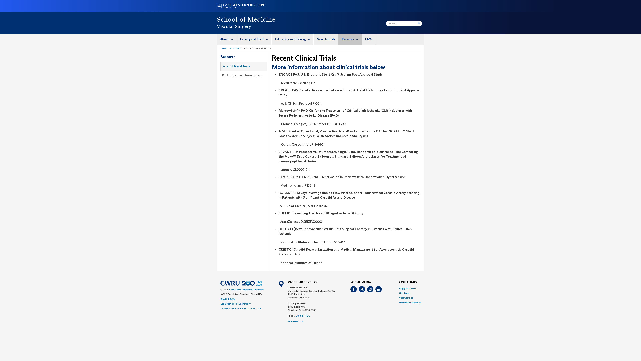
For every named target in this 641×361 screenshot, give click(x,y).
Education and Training (290, 39)
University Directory (410, 302)
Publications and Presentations (242, 75)
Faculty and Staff (252, 39)
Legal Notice (227, 303)
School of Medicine (246, 19)
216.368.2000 (227, 298)
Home (223, 48)
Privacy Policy (243, 303)
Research (348, 39)
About (224, 39)
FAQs (369, 39)
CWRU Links (408, 282)
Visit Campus (406, 297)
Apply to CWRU (407, 288)
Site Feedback (295, 321)
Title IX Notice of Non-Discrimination (240, 308)
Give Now (404, 293)
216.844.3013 (303, 315)
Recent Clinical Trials (236, 66)
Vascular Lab (326, 39)
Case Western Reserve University (246, 289)
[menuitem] (227, 39)
